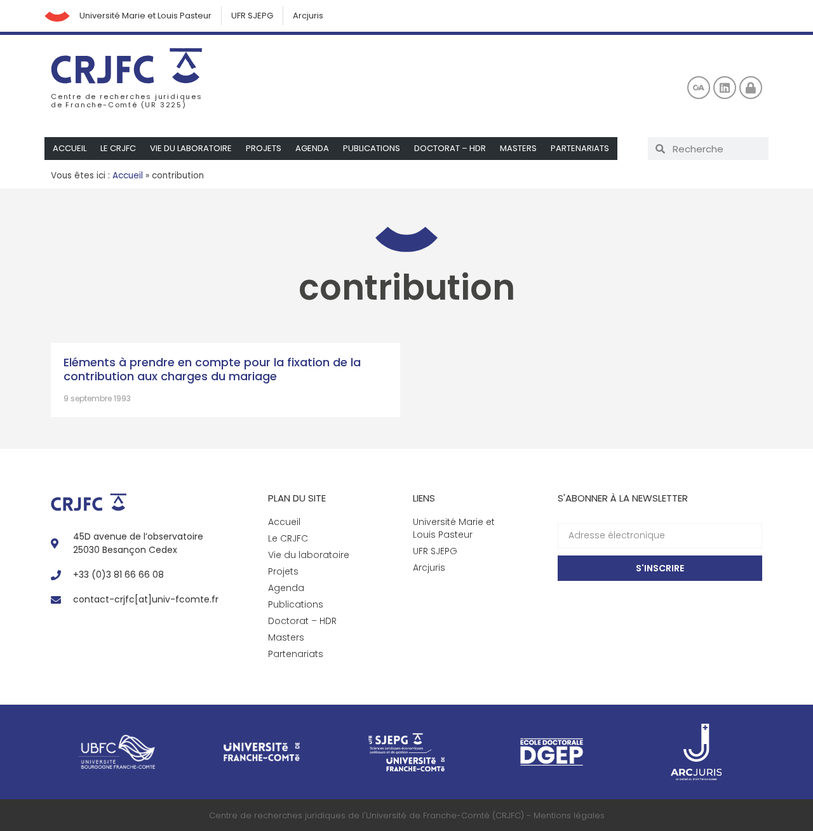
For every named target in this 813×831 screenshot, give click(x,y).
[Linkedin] (724, 87)
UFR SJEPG (252, 16)
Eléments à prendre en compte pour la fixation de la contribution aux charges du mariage (212, 369)
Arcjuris (308, 16)
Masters (518, 148)
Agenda (312, 148)
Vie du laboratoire (191, 148)
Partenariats (580, 148)
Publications (371, 148)
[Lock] (750, 87)
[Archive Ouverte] (698, 87)
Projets (263, 148)
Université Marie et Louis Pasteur (145, 16)
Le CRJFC (118, 148)
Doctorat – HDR (450, 148)
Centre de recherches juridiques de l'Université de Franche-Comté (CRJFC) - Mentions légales (407, 815)
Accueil (69, 148)
